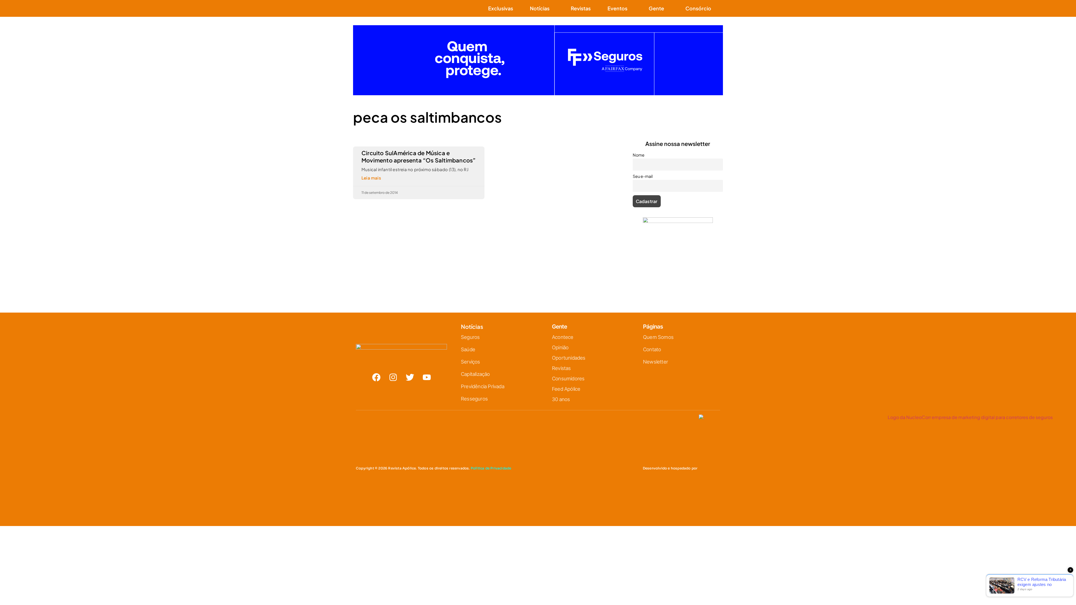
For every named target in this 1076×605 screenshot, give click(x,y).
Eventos (617, 8)
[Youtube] (427, 377)
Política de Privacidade (491, 468)
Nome (638, 154)
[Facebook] (376, 377)
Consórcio (698, 8)
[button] (720, 8)
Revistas (581, 8)
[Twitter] (410, 377)
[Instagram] (393, 377)
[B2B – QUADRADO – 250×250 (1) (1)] (678, 221)
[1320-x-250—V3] (538, 93)
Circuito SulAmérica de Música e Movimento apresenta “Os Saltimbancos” (418, 156)
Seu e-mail (643, 176)
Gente (656, 8)
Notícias (539, 8)
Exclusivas (500, 8)
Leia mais (371, 177)
